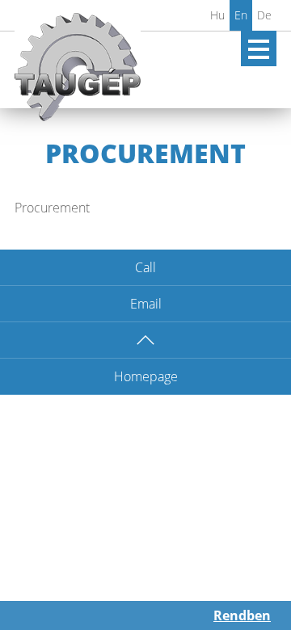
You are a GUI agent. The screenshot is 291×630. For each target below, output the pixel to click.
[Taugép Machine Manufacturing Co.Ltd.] (78, 73)
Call (145, 267)
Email (146, 304)
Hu (217, 15)
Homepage (146, 376)
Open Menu (258, 48)
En (240, 15)
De (264, 15)
